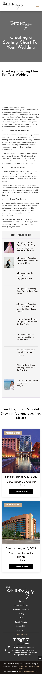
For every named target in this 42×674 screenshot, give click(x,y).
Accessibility (21, 626)
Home (21, 601)
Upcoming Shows (21, 605)
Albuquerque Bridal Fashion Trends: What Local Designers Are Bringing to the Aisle (25, 247)
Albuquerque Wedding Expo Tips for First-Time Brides (27, 291)
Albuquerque (13, 433)
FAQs (21, 618)
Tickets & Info (21, 491)
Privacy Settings (21, 634)
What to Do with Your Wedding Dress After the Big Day (26, 367)
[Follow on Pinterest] (23, 640)
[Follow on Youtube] (27, 640)
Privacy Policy (23, 666)
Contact (21, 630)
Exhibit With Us (21, 622)
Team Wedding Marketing (28, 671)
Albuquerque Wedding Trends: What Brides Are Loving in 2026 (27, 260)
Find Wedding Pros (21, 609)
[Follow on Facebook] (14, 640)
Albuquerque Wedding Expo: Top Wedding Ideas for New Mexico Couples (26, 308)
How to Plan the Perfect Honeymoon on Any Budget (27, 383)
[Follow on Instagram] (19, 640)
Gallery (21, 613)
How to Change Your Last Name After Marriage (25, 352)
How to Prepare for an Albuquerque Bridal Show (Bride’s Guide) (27, 321)
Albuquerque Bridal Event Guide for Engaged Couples (24, 276)
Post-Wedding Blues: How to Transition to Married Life (25, 337)
